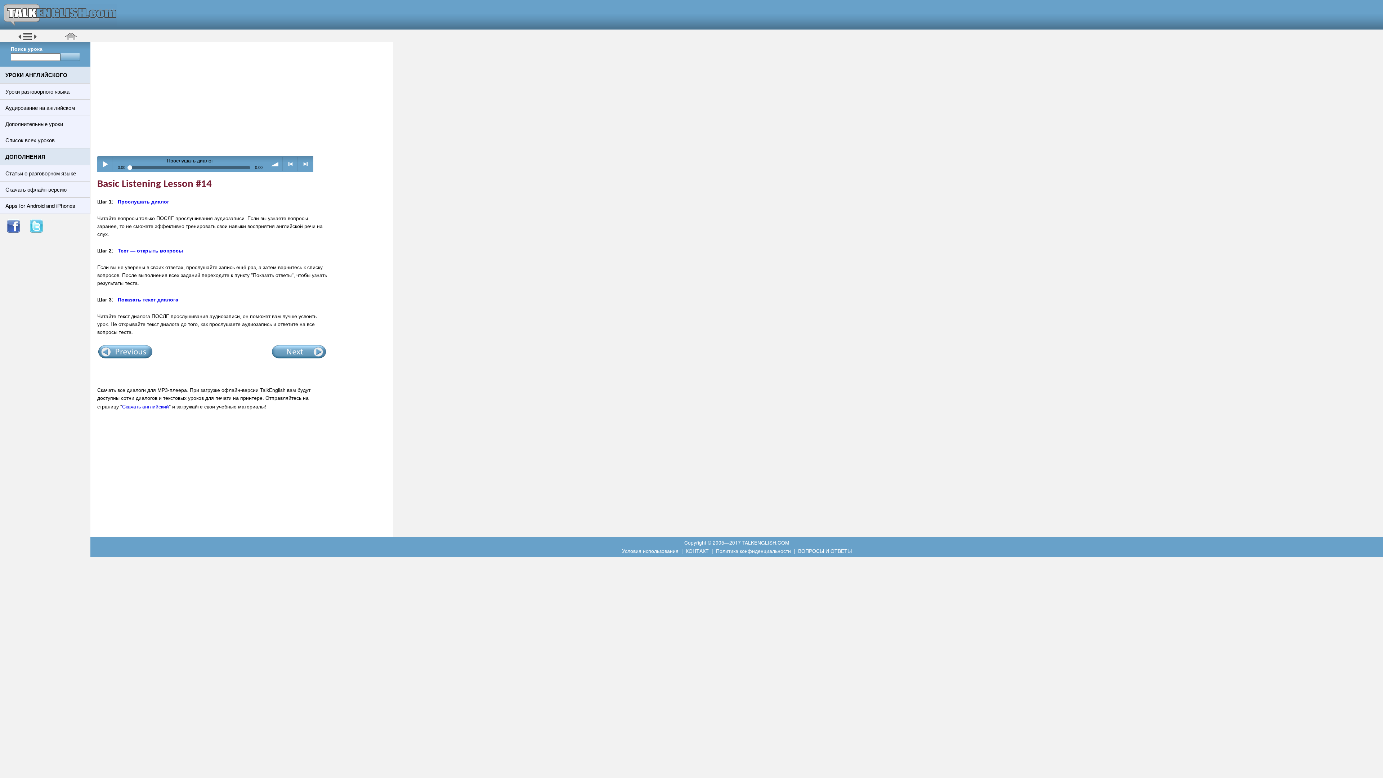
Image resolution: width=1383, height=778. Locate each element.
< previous (290, 164)
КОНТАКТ (697, 550)
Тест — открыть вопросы (150, 251)
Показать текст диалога (148, 300)
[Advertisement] (244, 99)
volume (275, 164)
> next (306, 164)
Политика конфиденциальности (753, 550)
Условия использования (650, 550)
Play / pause (105, 164)
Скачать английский (145, 407)
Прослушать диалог (143, 202)
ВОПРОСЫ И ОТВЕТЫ (825, 550)
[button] (27, 39)
